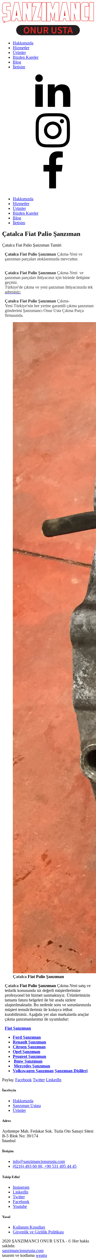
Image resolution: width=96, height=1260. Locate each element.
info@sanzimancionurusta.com (39, 1161)
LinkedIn (53, 1080)
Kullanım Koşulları (29, 1227)
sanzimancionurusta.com (22, 1250)
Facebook (23, 1080)
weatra (41, 1255)
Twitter (39, 1080)
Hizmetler (21, 203)
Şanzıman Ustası (27, 1105)
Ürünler (19, 208)
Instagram (21, 1187)
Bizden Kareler (25, 213)
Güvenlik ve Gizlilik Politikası (38, 1232)
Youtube (20, 1206)
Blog (17, 218)
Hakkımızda (23, 199)
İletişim (19, 223)
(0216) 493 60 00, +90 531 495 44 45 (45, 1166)
